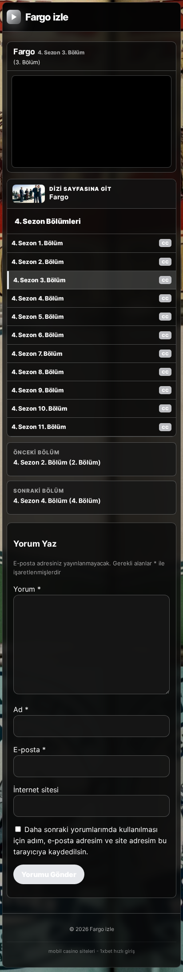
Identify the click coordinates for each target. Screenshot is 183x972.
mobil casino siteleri (71, 951)
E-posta (29, 749)
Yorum (27, 589)
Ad (20, 709)
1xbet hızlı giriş (117, 951)
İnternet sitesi (36, 789)
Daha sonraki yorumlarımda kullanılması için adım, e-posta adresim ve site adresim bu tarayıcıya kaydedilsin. (90, 840)
